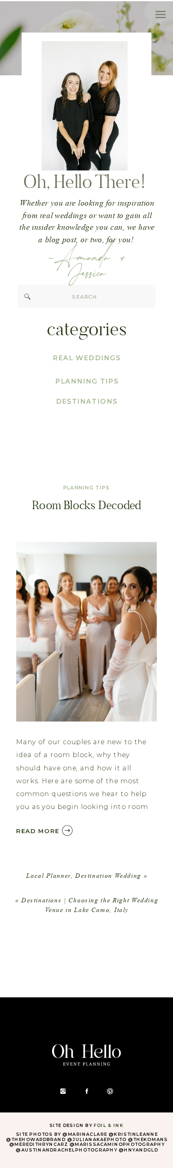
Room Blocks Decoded (86, 504)
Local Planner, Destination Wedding (83, 875)
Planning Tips (86, 488)
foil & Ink (109, 1125)
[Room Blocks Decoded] (86, 631)
